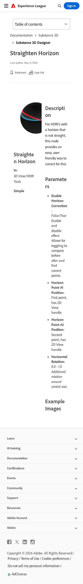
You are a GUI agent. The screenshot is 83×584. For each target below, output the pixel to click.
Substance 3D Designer (33, 42)
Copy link (39, 72)
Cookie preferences (55, 558)
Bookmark (20, 72)
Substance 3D (48, 35)
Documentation (21, 35)
